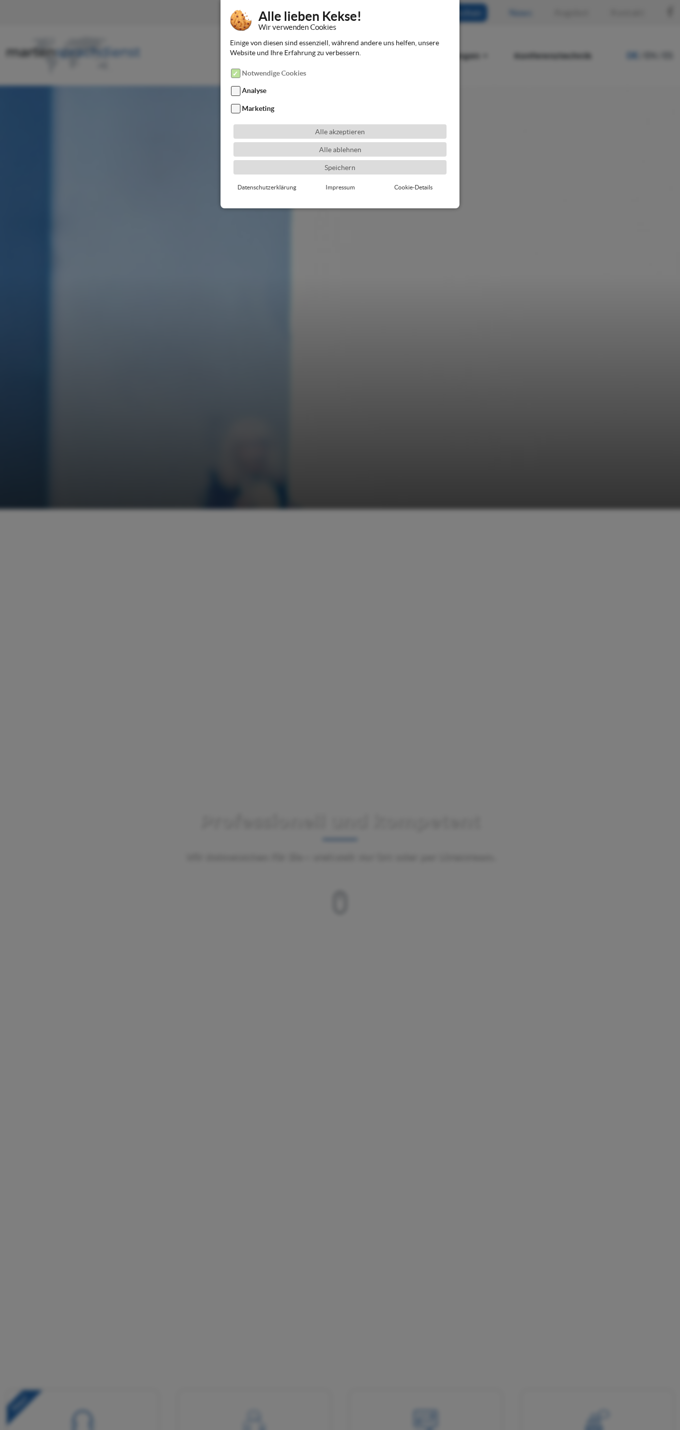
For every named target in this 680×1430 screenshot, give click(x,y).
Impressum (340, 187)
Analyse (254, 91)
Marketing (258, 108)
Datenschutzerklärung (266, 187)
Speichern (340, 168)
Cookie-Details (413, 187)
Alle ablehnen (340, 150)
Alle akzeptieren (340, 132)
